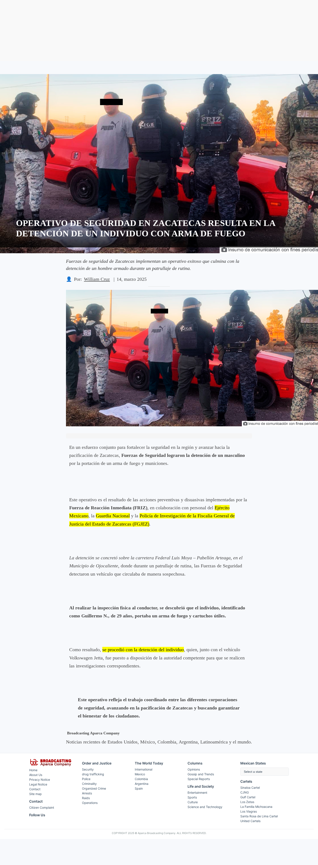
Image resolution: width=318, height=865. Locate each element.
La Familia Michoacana (256, 806)
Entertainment (197, 792)
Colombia (141, 779)
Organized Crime (94, 788)
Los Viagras (248, 811)
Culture (193, 802)
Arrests (87, 793)
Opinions (194, 769)
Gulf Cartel (247, 797)
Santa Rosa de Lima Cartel (259, 816)
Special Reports (199, 779)
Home (33, 770)
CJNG (244, 792)
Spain (139, 788)
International (143, 769)
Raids (86, 798)
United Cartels (250, 821)
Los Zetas (247, 802)
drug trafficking (93, 774)
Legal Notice (38, 784)
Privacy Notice (39, 779)
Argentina (141, 783)
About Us (35, 775)
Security (88, 769)
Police (86, 779)
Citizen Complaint (41, 807)
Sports (192, 797)
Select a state (253, 771)
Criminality (89, 783)
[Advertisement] (159, 30)
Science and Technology (205, 807)
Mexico (140, 774)
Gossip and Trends (201, 774)
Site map (35, 794)
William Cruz (97, 279)
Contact (34, 789)
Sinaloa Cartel (250, 787)
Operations (90, 803)
